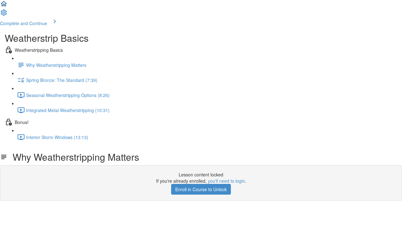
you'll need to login (226, 181)
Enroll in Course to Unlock (201, 189)
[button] (4, 6)
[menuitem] (4, 14)
